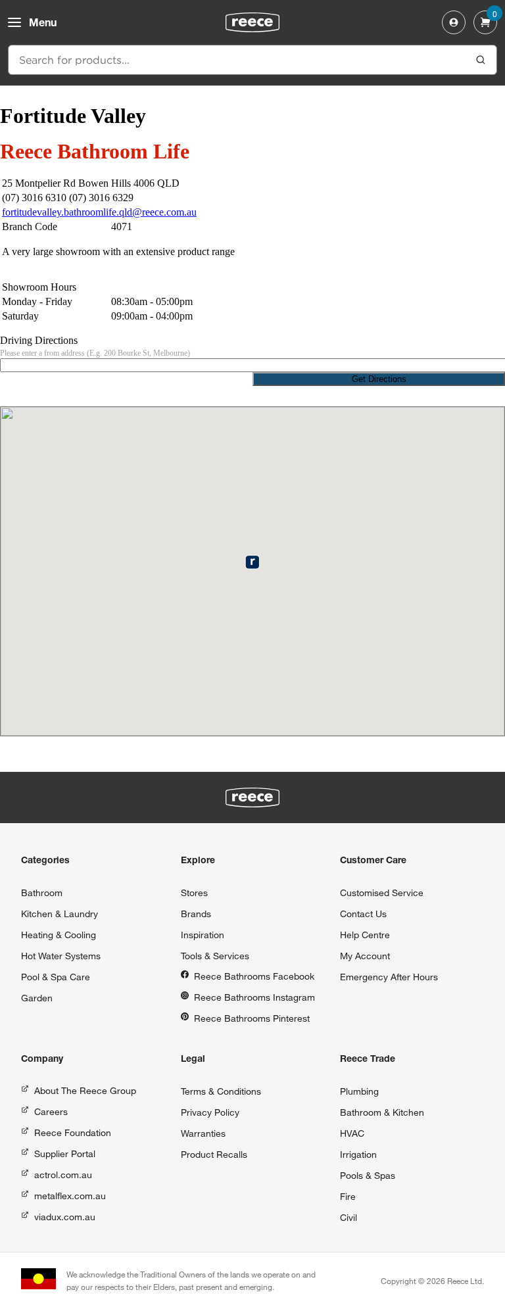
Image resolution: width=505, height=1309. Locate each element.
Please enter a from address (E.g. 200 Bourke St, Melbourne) (95, 353)
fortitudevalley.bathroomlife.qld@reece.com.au (99, 212)
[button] (252, 562)
